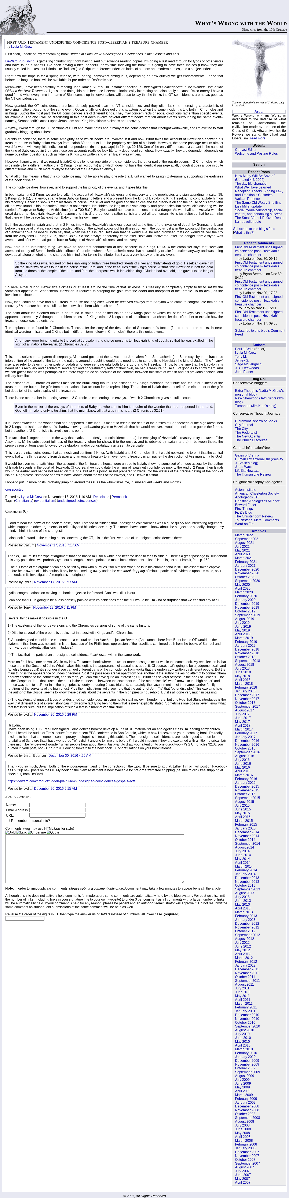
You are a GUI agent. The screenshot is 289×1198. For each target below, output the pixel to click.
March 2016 (244, 775)
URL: (10, 815)
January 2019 (245, 645)
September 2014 (247, 843)
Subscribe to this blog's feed (254, 229)
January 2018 (245, 691)
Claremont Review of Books (256, 421)
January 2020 (245, 600)
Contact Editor (245, 149)
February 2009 (246, 1098)
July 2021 (242, 546)
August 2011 (244, 984)
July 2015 (242, 805)
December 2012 (247, 923)
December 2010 (247, 1015)
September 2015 (247, 798)
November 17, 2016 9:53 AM (55, 582)
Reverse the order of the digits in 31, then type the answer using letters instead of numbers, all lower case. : (92, 914)
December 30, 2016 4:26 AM (69, 755)
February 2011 (246, 1007)
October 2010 (245, 1022)
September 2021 (247, 539)
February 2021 (246, 562)
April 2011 (242, 999)
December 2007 (247, 1152)
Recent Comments (259, 243)
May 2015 (242, 813)
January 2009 (245, 1102)
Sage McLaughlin (248, 364)
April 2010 (242, 1045)
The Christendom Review (254, 516)
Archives (259, 531)
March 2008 (244, 1140)
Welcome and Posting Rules (256, 153)
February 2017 (246, 733)
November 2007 (247, 1156)
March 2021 (244, 558)
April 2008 (242, 1137)
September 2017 (247, 706)
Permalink (119, 497)
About (259, 111)
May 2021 (242, 550)
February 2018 (246, 687)
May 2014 (242, 859)
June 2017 (243, 718)
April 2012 (242, 954)
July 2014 (242, 851)
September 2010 (247, 1026)
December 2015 (247, 786)
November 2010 (247, 1019)
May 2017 (242, 721)
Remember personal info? (30, 821)
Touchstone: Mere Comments (257, 520)
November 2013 (247, 881)
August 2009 (244, 1076)
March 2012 (244, 958)
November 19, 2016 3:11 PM (54, 607)
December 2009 (247, 1060)
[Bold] (10, 832)
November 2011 (247, 973)
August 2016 (244, 756)
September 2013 (247, 889)
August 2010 (244, 1030)
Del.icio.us (101, 497)
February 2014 (246, 870)
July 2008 (242, 1125)
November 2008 (247, 1110)
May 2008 (242, 1133)
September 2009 (247, 1072)
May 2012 (242, 950)
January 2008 (245, 1148)
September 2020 (247, 581)
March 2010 (244, 1049)
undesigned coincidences (77, 500)
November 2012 (247, 927)
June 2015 (243, 809)
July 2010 (242, 1034)
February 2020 (246, 596)
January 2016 (245, 782)
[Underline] (37, 832)
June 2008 (243, 1129)
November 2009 (247, 1064)
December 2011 (247, 969)
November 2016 (247, 744)
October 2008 (245, 1114)
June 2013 (243, 900)
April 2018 (242, 680)
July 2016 (242, 760)
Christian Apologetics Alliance (257, 501)
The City (241, 429)
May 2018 (242, 676)
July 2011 (242, 988)
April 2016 (242, 771)
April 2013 (242, 908)
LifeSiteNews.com (248, 470)
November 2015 (247, 790)
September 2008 (247, 1118)
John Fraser (244, 372)
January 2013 (245, 920)
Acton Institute (245, 489)
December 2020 (247, 569)
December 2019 (247, 603)
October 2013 (245, 885)
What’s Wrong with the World (241, 23)
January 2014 (245, 874)
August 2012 (244, 939)
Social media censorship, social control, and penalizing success (259, 212)
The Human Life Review (253, 474)
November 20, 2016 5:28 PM (55, 714)
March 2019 (244, 638)
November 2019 (247, 607)
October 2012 (245, 931)
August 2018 (244, 664)
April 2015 (242, 817)
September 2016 (247, 752)
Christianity (23, 500)
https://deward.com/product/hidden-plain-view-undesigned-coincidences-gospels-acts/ (72, 781)
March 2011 (244, 1003)
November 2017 (247, 699)
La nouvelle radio (248, 221)
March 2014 (244, 866)
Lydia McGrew (245, 353)
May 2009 (242, 1087)
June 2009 (243, 1083)
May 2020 (242, 584)
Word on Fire (245, 524)
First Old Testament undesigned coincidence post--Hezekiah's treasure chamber (259, 251)
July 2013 (242, 897)
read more (258, 138)
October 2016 (245, 748)
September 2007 (247, 1163)
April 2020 (242, 588)
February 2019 (246, 642)
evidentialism (45, 500)
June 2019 (243, 626)
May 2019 (242, 630)
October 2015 (245, 794)
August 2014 (244, 847)
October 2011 (245, 977)
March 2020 (244, 592)
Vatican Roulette (247, 199)
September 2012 (247, 935)
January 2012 (245, 965)
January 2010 (245, 1057)
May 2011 (242, 996)
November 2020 (247, 573)
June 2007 (243, 1175)
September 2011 (247, 980)
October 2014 (245, 840)
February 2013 (246, 916)
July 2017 (242, 714)
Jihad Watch (244, 467)
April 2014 (242, 862)
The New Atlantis (248, 436)
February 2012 (246, 961)
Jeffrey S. (242, 360)
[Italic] (22, 832)
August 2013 (244, 893)
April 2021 (242, 554)
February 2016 (246, 779)
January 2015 (245, 828)
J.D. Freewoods (247, 368)
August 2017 (244, 710)
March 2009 (244, 1095)
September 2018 (247, 661)
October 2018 (245, 657)
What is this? (243, 232)
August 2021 (244, 543)
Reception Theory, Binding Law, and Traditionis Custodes (259, 193)
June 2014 (243, 855)
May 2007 (242, 1178)
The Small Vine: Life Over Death (259, 218)
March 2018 (244, 683)
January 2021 (245, 565)
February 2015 (246, 824)
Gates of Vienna (247, 455)
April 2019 (242, 634)
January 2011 (245, 1011)
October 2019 (245, 611)
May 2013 (242, 904)
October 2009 (245, 1068)
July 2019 (242, 622)
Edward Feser (245, 505)
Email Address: (17, 810)
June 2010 (243, 1038)
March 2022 (244, 535)
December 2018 (247, 649)
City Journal (244, 425)
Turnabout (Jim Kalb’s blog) (255, 406)
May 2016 (242, 767)
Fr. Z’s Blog (243, 512)
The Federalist (246, 432)
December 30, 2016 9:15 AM (55, 788)
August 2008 (244, 1121)
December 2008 (247, 1106)
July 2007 (242, 1171)
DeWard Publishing (19, 61)
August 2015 (244, 801)
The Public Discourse (251, 440)
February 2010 (246, 1053)
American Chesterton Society (257, 493)
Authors (259, 345)
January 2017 (245, 737)
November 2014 (247, 836)
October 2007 (245, 1159)
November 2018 (247, 653)
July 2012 (242, 942)
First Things (244, 508)
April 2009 (242, 1091)
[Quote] (53, 832)
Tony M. (241, 356)
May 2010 (242, 1041)
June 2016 (243, 763)
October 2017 (245, 702)
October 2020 (245, 577)
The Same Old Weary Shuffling (258, 202)
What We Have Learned (253, 187)
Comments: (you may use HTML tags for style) (39, 828)
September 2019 (247, 615)
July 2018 (242, 668)
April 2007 (242, 1182)
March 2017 (244, 729)
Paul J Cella (244, 349)
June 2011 (243, 992)
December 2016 (247, 741)
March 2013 (244, 912)
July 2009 (242, 1079)
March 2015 (244, 821)
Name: (11, 805)
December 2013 (247, 878)
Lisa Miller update (248, 206)
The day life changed (251, 183)
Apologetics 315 (247, 497)
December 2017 (247, 695)
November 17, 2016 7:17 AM (58, 545)
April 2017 (242, 725)
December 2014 (247, 832)
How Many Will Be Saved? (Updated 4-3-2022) (255, 178)
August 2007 (244, 1167)
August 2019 (244, 619)
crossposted (14, 489)
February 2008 (246, 1144)
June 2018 (243, 672)
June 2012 (243, 946)
